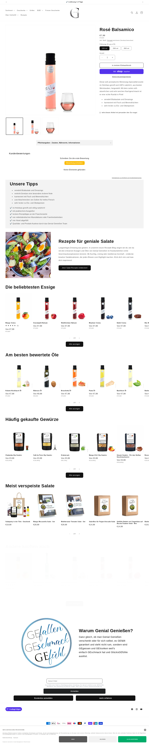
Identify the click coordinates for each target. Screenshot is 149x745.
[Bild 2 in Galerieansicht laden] (32, 126)
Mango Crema (10, 323)
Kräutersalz (65, 455)
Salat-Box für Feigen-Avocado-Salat (102, 521)
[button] (10, 10)
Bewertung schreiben (74, 163)
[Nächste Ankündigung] (142, 2)
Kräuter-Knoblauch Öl (13, 390)
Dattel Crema (121, 323)
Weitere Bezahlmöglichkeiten (121, 77)
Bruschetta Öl (66, 390)
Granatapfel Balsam (40, 323)
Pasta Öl (92, 390)
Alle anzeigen (74, 344)
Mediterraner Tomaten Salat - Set (73, 521)
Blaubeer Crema (95, 323)
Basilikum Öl (121, 390)
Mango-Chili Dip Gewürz (98, 455)
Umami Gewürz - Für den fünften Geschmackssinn (129, 456)
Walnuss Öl (37, 390)
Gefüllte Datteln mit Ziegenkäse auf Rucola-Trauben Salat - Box (130, 522)
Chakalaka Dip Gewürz (13, 455)
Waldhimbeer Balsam (69, 323)
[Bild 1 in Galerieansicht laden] (14, 126)
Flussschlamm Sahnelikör (42, 582)
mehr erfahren (105, 698)
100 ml (104, 48)
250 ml (115, 48)
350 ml (126, 48)
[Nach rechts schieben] (79, 338)
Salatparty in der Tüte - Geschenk (17, 521)
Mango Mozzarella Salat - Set (44, 521)
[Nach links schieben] (69, 338)
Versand (110, 40)
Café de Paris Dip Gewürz (42, 455)
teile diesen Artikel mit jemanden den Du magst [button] (119, 112)
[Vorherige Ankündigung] (6, 2)
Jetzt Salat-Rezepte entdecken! (74, 268)
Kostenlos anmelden (43, 698)
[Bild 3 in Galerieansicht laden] (50, 126)
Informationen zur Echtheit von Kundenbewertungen (127, 177)
